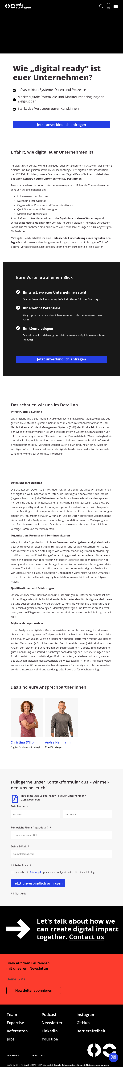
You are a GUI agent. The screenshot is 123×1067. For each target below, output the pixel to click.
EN (108, 8)
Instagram (86, 1014)
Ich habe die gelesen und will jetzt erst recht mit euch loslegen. (57, 872)
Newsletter (52, 1022)
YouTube (50, 1039)
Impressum (13, 1055)
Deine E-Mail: (20, 846)
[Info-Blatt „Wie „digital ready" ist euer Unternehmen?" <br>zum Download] (15, 799)
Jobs (11, 1039)
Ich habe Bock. (21, 865)
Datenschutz (38, 1055)
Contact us (86, 936)
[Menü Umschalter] (115, 6)
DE (108, 4)
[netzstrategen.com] (94, 1050)
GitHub (83, 1022)
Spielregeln (36, 872)
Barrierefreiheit (91, 1030)
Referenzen (17, 1030)
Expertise (15, 1022)
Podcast (49, 1014)
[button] (101, 6)
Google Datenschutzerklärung (69, 1064)
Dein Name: (19, 806)
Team (12, 1014)
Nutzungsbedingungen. (97, 1064)
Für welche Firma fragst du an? (31, 827)
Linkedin (50, 1030)
